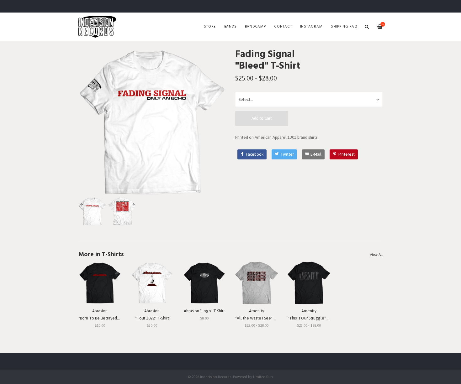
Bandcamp (255, 26)
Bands (230, 26)
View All (376, 254)
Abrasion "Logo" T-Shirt (204, 311)
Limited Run (263, 377)
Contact (283, 26)
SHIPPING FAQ (344, 26)
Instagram (311, 26)
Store (210, 26)
